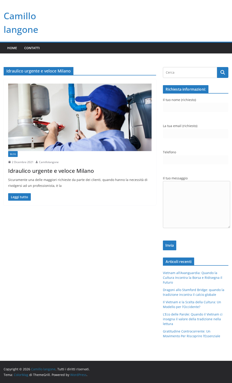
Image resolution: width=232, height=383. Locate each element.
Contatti (32, 48)
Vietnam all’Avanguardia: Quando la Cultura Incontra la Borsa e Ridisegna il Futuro (192, 277)
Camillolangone (49, 162)
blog (13, 154)
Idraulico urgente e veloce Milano (51, 170)
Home (12, 48)
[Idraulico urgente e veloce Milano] (80, 117)
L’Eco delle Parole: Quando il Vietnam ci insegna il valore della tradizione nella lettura (192, 319)
